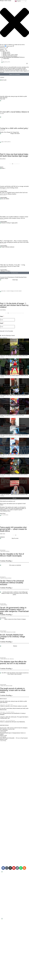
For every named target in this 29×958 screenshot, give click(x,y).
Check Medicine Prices (5, 511)
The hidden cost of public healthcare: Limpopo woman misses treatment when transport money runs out (14, 217)
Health (2, 551)
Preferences (8, 57)
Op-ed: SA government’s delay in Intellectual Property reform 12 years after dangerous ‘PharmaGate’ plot (14, 610)
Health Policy (5, 658)
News (8, 658)
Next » (9, 271)
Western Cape (12, 658)
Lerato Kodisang (3, 730)
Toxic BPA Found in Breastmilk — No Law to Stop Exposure (14, 738)
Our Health (10, 685)
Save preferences (15, 57)
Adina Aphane (11, 712)
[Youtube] (14, 868)
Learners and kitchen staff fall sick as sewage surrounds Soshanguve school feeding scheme (14, 187)
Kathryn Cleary (3, 735)
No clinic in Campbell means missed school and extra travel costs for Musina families (14, 193)
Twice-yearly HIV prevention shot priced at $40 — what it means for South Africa (13, 529)
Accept (1, 57)
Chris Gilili (2, 99)
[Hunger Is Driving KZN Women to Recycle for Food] (14, 406)
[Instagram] (10, 868)
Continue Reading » (3, 191)
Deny (4, 57)
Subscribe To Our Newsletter (6, 331)
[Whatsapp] (21, 868)
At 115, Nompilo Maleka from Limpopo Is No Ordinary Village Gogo (12, 636)
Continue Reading (3, 731)
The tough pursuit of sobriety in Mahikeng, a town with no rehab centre (12, 690)
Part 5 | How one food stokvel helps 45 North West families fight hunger (14, 155)
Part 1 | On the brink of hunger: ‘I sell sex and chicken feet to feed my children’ (14, 305)
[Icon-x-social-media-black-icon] (7, 868)
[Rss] (24, 868)
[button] (14, 22)
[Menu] (27, 63)
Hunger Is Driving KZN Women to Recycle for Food (12, 415)
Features (2, 658)
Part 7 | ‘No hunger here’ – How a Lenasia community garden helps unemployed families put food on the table (14, 241)
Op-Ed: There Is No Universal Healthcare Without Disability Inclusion (12, 583)
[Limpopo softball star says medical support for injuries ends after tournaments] (14, 366)
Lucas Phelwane (11, 720)
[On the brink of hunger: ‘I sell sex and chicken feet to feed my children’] (14, 466)
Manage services (6, 53)
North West (7, 685)
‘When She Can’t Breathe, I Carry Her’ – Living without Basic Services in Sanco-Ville (12, 265)
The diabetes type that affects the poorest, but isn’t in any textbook (13, 662)
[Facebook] (3, 868)
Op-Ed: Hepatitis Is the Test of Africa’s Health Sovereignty (12, 555)
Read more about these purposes (10, 56)
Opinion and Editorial (6, 551)
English (19, 1)
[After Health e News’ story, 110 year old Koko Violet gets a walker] (14, 386)
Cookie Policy (6, 58)
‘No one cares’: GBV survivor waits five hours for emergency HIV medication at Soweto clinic (14, 728)
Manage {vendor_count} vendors (10, 54)
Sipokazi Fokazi (3, 739)
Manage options (6, 52)
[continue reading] (14, 147)
